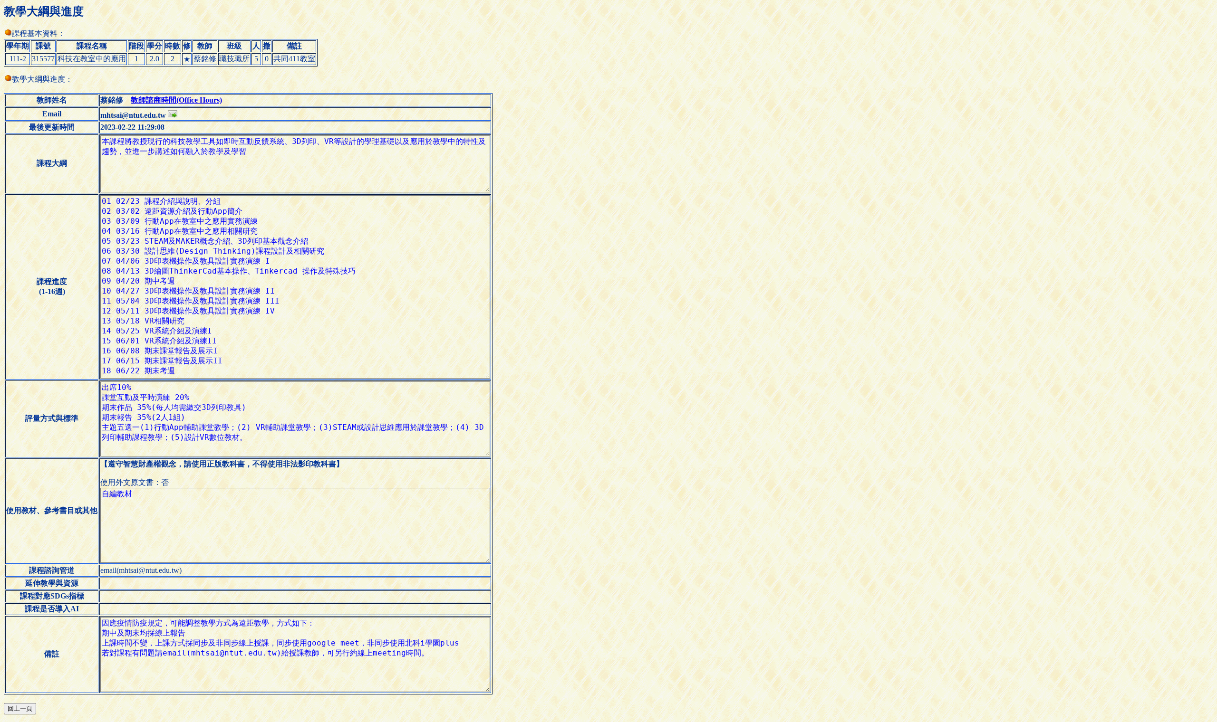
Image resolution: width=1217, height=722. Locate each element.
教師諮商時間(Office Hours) (176, 100)
